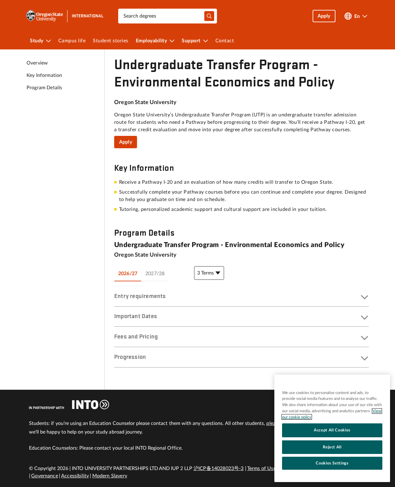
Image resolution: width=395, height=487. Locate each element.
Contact (224, 40)
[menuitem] (40, 40)
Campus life (72, 40)
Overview (37, 63)
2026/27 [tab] (127, 273)
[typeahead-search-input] (209, 16)
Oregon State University (145, 102)
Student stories (110, 40)
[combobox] (167, 16)
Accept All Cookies (332, 430)
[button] (241, 298)
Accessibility (75, 475)
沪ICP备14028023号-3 (218, 468)
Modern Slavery (109, 475)
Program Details (44, 87)
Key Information (44, 75)
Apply (125, 142)
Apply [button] (324, 16)
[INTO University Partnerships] (69, 404)
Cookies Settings (332, 463)
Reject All (332, 447)
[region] (332, 428)
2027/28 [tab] (154, 273)
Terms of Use (261, 468)
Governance (44, 475)
